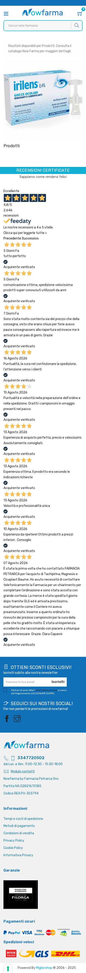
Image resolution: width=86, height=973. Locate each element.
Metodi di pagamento (19, 826)
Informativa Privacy (18, 855)
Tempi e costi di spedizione (23, 819)
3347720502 (30, 757)
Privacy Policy (13, 841)
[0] (80, 14)
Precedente (12, 238)
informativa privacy (46, 690)
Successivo (30, 238)
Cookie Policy (13, 848)
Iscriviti (58, 682)
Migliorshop (44, 968)
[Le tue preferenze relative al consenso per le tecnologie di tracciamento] (8, 968)
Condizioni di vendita (18, 833)
